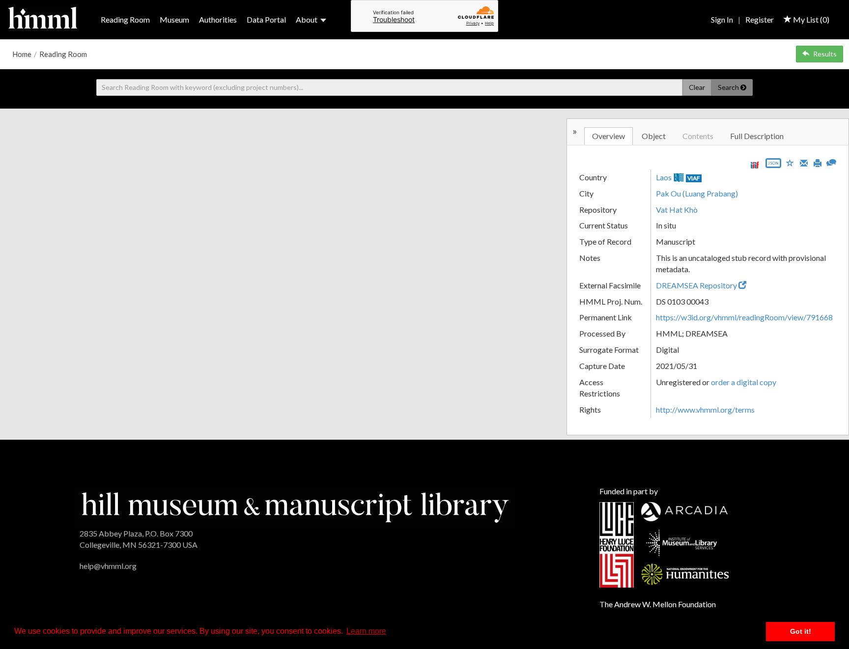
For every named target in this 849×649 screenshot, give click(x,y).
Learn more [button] (366, 631)
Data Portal (266, 19)
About (306, 19)
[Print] (817, 162)
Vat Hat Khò (677, 209)
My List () (810, 19)
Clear (697, 87)
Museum (174, 19)
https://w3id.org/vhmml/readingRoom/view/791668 (744, 317)
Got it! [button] (800, 631)
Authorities (218, 19)
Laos (664, 177)
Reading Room (125, 19)
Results (825, 54)
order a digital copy (743, 382)
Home (21, 54)
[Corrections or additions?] (831, 161)
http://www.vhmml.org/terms (705, 409)
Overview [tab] (608, 136)
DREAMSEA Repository (697, 285)
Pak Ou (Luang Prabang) (697, 193)
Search (729, 87)
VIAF (693, 178)
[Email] (804, 162)
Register (759, 19)
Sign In (722, 19)
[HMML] (295, 506)
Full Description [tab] (757, 136)
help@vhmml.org (108, 565)
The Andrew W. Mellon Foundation (657, 604)
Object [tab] (654, 136)
